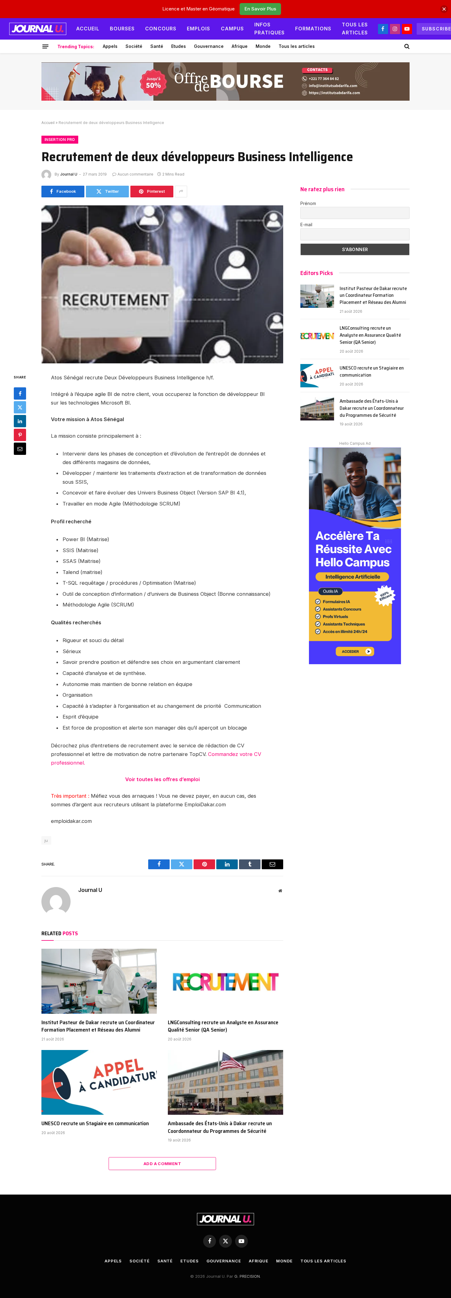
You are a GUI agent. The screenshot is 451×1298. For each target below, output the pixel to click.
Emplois (198, 28)
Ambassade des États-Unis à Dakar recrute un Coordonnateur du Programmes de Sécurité (220, 1127)
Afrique (240, 46)
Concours (160, 28)
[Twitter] (20, 407)
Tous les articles (355, 28)
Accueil (87, 28)
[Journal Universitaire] (37, 29)
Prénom (308, 203)
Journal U (68, 174)
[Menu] (45, 46)
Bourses (122, 28)
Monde (263, 46)
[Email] (20, 449)
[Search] (406, 46)
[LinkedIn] (20, 421)
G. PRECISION (247, 1276)
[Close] (444, 9)
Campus (232, 28)
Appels (110, 46)
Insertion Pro (59, 139)
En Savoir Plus (260, 9)
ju (46, 840)
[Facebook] (20, 393)
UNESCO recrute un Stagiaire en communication (95, 1123)
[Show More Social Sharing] (181, 191)
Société (133, 46)
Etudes (178, 46)
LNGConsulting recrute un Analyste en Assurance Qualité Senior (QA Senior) (223, 1026)
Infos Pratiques (269, 28)
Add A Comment (162, 1163)
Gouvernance (209, 46)
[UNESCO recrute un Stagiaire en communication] (99, 1082)
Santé (156, 46)
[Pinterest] (20, 435)
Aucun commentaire (135, 174)
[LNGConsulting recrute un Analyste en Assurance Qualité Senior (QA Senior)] (225, 981)
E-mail (306, 224)
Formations (313, 28)
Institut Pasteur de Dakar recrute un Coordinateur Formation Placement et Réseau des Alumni (98, 1026)
